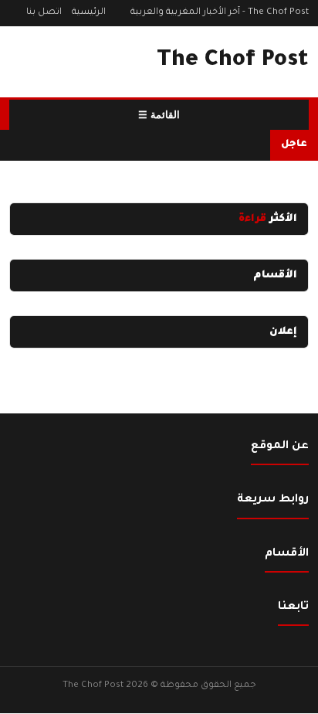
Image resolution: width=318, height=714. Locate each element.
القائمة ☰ (159, 115)
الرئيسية (89, 13)
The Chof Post (233, 61)
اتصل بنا (44, 13)
